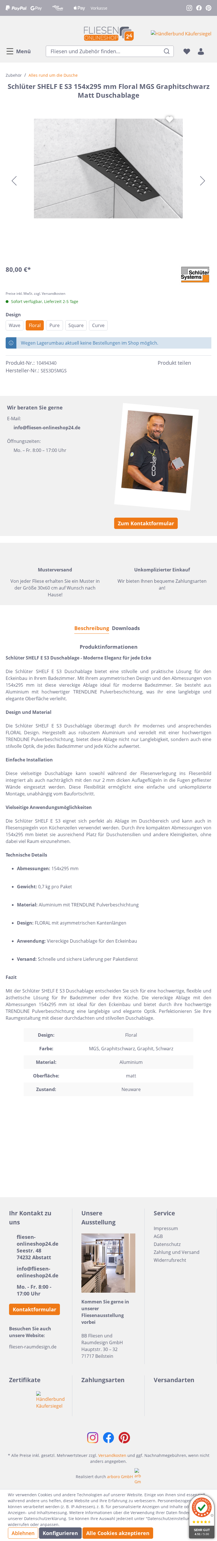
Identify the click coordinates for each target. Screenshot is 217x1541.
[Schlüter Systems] (195, 275)
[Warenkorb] (209, 51)
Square (76, 325)
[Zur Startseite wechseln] (108, 33)
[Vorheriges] (14, 181)
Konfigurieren (60, 1533)
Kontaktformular (34, 1309)
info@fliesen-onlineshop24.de (47, 427)
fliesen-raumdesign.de (33, 1347)
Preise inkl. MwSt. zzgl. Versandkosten (35, 293)
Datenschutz (167, 1244)
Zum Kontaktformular (146, 523)
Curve (98, 325)
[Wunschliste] (187, 51)
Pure (54, 325)
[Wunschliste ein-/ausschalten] (169, 119)
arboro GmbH (120, 1476)
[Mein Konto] (201, 51)
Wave (14, 325)
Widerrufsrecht (170, 1260)
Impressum (166, 1228)
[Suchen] (167, 51)
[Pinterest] (208, 362)
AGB (158, 1236)
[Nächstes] (202, 181)
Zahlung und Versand (176, 1252)
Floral (35, 325)
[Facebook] (197, 362)
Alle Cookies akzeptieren (117, 1533)
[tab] (91, 628)
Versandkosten (112, 1455)
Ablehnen (23, 1533)
